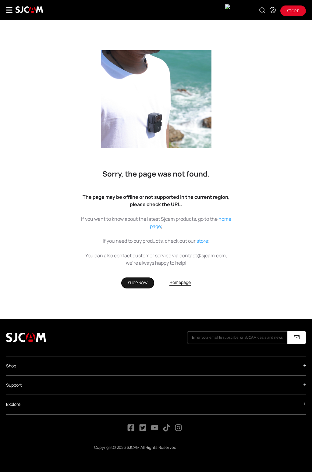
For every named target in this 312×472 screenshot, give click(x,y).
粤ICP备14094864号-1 (198, 447)
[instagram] (178, 429)
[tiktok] (167, 429)
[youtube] (154, 429)
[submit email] (297, 337)
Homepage (180, 282)
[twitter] (143, 429)
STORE (293, 10)
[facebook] (131, 429)
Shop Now (137, 282)
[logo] (29, 9)
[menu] (9, 10)
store (202, 241)
